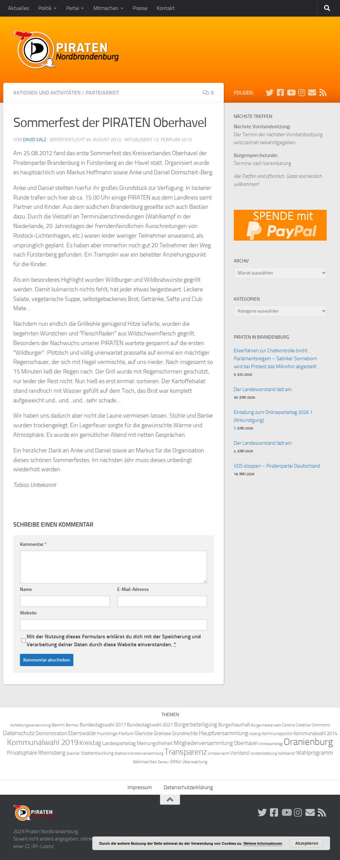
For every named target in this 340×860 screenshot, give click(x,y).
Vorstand (239, 753)
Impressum (140, 787)
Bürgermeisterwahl (266, 725)
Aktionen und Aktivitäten (47, 92)
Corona (288, 724)
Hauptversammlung (223, 733)
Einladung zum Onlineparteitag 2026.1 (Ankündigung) (273, 416)
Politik (45, 8)
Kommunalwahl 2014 (315, 733)
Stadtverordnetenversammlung (139, 753)
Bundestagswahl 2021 (150, 725)
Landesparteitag (119, 743)
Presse (140, 8)
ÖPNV (175, 761)
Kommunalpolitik (277, 733)
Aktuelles (18, 8)
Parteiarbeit (102, 92)
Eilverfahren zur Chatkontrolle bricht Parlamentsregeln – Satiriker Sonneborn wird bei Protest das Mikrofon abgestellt (275, 359)
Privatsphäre (22, 753)
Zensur (163, 762)
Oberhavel (246, 743)
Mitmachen (106, 8)
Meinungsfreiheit (155, 743)
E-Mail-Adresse (133, 589)
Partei (72, 8)
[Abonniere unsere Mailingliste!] (312, 92)
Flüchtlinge (107, 733)
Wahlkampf (286, 753)
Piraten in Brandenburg (261, 337)
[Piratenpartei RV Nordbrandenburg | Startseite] (66, 50)
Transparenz (185, 752)
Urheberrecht (218, 753)
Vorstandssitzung (263, 753)
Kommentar (33, 544)
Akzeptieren (306, 843)
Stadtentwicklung (97, 753)
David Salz (34, 140)
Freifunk (126, 733)
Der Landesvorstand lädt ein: (263, 389)
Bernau (72, 724)
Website (28, 613)
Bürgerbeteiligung (195, 724)
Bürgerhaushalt (234, 725)
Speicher (73, 753)
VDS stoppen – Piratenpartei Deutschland (277, 466)
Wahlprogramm (314, 753)
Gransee (162, 733)
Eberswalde (82, 733)
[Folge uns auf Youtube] (291, 92)
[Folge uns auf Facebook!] (280, 92)
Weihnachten (145, 761)
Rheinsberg (51, 753)
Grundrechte (185, 733)
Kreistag (90, 743)
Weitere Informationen (262, 843)
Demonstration (51, 733)
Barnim (58, 724)
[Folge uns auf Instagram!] (301, 92)
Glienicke (143, 733)
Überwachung (195, 761)
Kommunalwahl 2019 (42, 742)
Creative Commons (313, 724)
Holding (255, 734)
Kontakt (166, 8)
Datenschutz (19, 733)
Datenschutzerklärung (188, 787)
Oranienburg (308, 742)
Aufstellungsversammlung (30, 725)
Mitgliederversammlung (203, 743)
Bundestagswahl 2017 (103, 725)
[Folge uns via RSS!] (323, 92)
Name (26, 589)
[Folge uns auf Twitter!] (270, 92)
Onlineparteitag (271, 744)
